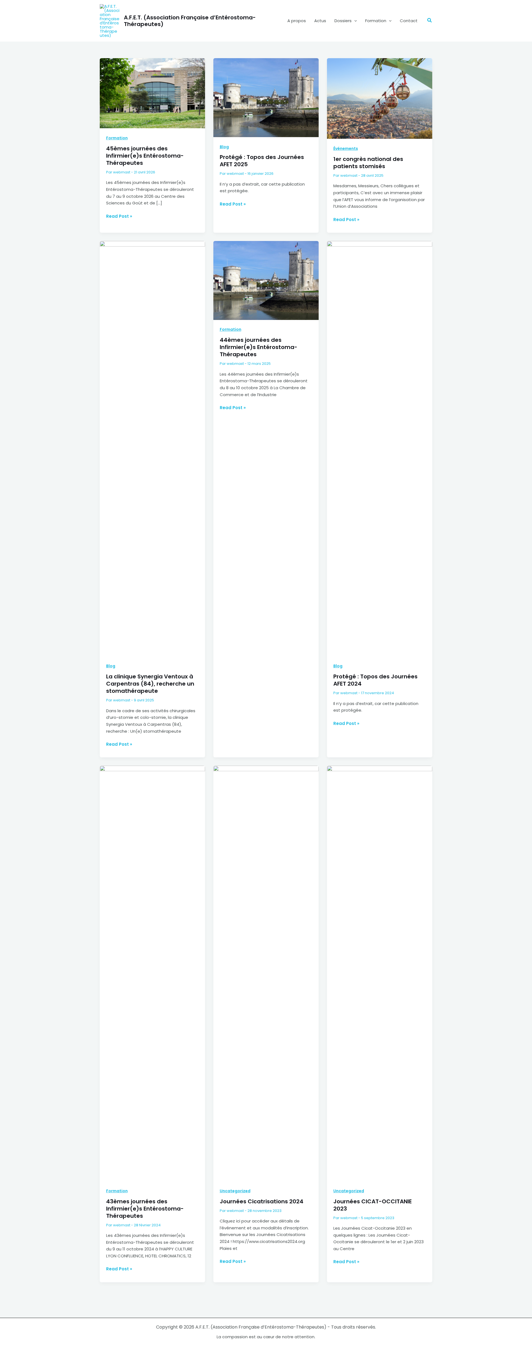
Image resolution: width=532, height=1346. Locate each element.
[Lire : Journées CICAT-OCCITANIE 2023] (379, 973)
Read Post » (119, 216)
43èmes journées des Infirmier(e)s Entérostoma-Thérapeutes (145, 1209)
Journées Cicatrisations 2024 (261, 1201)
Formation (375, 21)
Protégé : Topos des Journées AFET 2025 (262, 160)
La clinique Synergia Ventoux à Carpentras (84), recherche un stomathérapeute (150, 684)
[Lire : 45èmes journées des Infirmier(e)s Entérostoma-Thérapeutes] (152, 93)
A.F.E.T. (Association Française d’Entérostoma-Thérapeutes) (190, 21)
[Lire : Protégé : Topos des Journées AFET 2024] (379, 448)
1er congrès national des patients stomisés (368, 162)
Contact (409, 21)
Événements (345, 148)
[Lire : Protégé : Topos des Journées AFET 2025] (266, 97)
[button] (354, 20)
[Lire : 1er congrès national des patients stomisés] (379, 98)
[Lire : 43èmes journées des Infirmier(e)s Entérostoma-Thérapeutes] (152, 973)
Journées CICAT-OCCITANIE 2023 (372, 1205)
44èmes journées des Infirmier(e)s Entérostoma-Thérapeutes (258, 347)
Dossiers (343, 21)
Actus (320, 21)
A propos (296, 21)
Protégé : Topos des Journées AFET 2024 (375, 680)
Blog (224, 147)
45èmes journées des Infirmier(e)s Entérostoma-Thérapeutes (145, 156)
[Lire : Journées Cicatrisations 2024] (266, 973)
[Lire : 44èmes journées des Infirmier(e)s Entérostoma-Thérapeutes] (266, 280)
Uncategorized (235, 1191)
